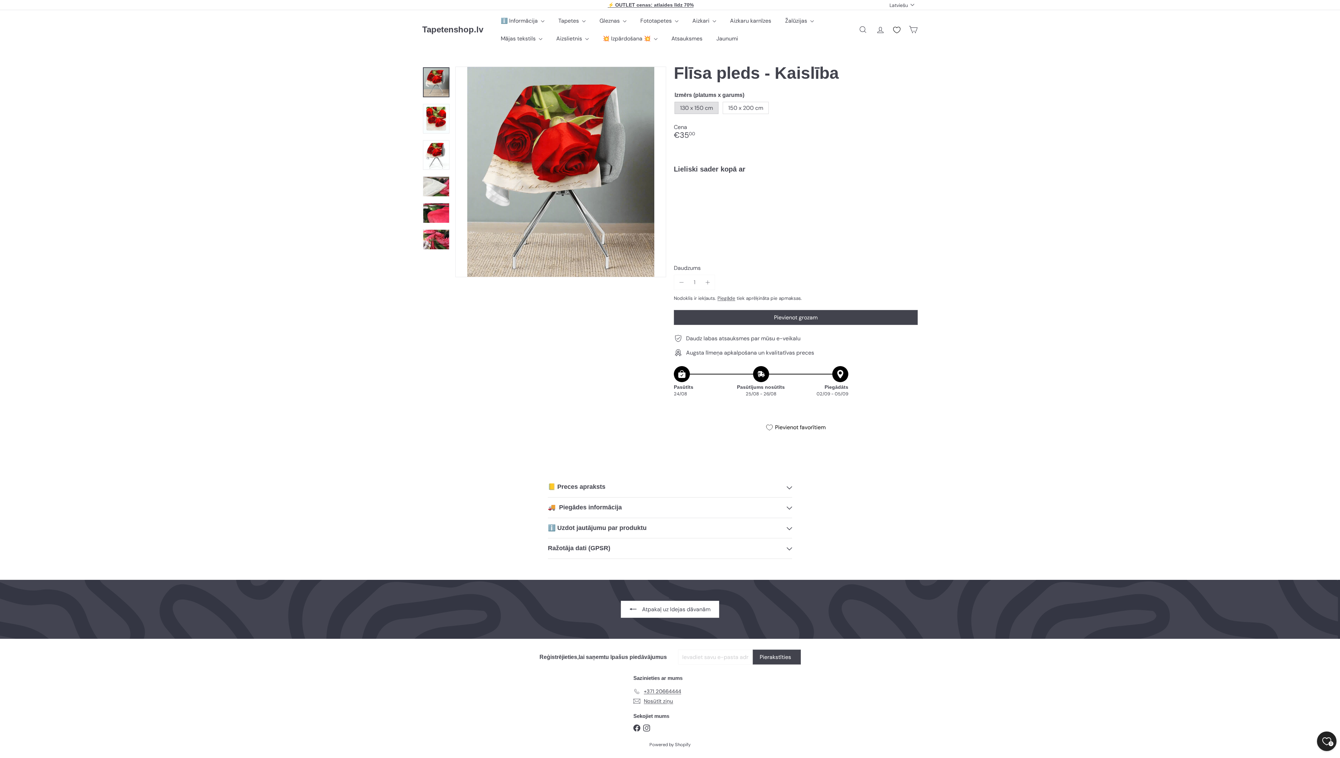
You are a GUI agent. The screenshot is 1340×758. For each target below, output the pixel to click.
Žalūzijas (797, 20)
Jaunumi (727, 38)
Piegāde (726, 298)
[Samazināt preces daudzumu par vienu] (681, 282)
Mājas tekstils (519, 38)
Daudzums (687, 268)
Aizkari (701, 20)
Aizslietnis (569, 38)
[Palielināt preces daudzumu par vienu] (707, 282)
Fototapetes (656, 20)
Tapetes (569, 20)
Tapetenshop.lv (452, 29)
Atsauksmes (686, 38)
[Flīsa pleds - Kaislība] (796, 202)
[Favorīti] (896, 30)
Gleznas (610, 20)
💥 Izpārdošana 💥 (627, 38)
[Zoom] (561, 172)
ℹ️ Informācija (520, 20)
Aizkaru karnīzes (750, 20)
